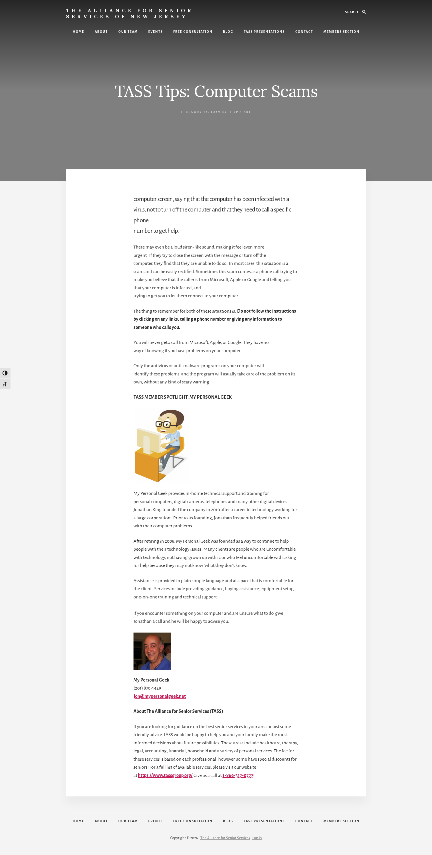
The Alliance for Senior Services (225, 838)
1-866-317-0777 (237, 775)
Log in (257, 838)
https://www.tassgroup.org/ (165, 775)
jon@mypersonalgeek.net (160, 696)
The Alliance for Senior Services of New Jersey (130, 13)
